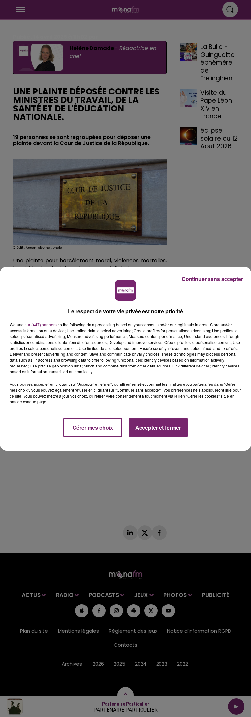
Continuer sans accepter (212, 278)
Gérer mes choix (93, 427)
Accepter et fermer (158, 427)
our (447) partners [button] (41, 324)
